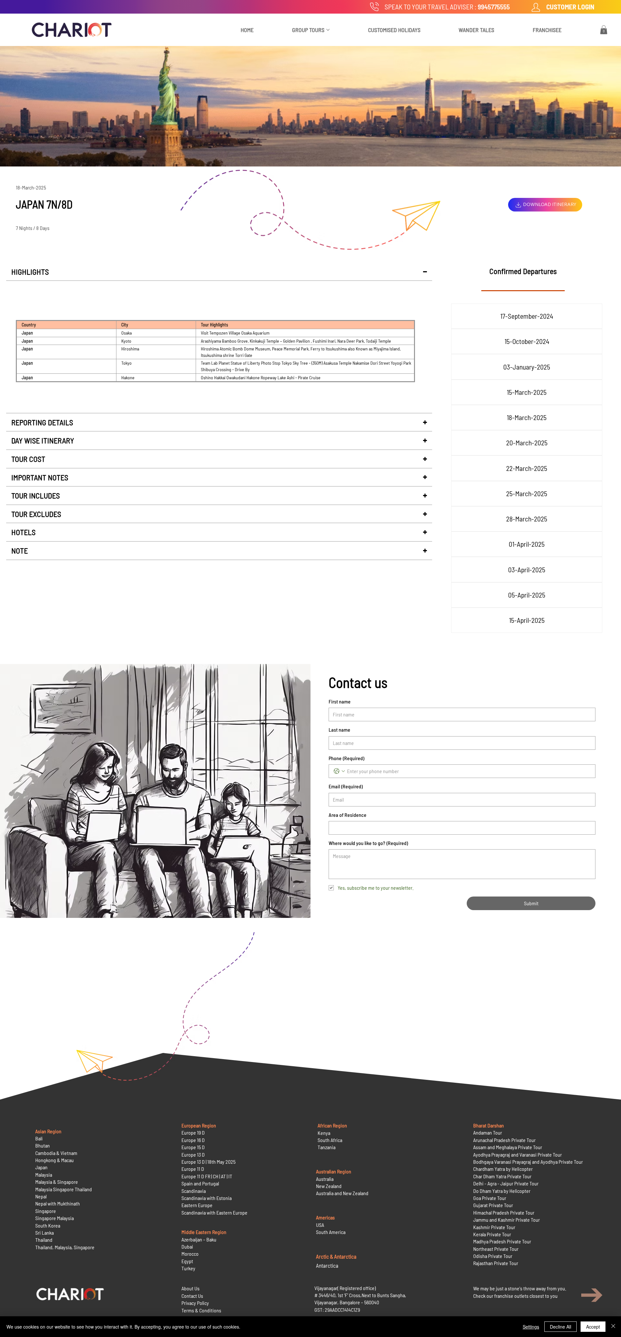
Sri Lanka (44, 1232)
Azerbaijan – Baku (198, 1239)
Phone (346, 758)
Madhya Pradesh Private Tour (502, 1241)
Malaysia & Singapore (56, 1182)
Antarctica (327, 1265)
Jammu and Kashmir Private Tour (506, 1220)
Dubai (187, 1246)
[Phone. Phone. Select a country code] (339, 771)
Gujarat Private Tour (493, 1205)
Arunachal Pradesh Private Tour (504, 1140)
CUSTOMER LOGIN (570, 7)
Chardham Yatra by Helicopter (503, 1169)
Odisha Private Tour (492, 1256)
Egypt (187, 1261)
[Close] (613, 1326)
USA (320, 1225)
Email (346, 786)
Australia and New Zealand (342, 1193)
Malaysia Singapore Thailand (63, 1189)
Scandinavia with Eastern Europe (214, 1212)
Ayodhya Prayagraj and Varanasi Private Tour (517, 1154)
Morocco (190, 1254)
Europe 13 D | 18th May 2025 (208, 1162)
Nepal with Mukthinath (57, 1203)
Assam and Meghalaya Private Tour (507, 1147)
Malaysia (43, 1174)
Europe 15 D (193, 1147)
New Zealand (329, 1186)
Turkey (188, 1268)
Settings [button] (531, 1326)
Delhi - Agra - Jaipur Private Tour (506, 1183)
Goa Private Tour (489, 1198)
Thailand (43, 1240)
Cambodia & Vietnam (56, 1153)
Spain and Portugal (200, 1183)
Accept (593, 1326)
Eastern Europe (196, 1205)
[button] (603, 29)
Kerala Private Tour (492, 1234)
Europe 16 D (193, 1140)
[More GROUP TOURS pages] (328, 29)
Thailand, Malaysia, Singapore (65, 1247)
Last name (339, 729)
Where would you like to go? (368, 843)
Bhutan (42, 1145)
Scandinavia (193, 1191)
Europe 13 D (193, 1154)
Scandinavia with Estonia (206, 1198)
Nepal (41, 1196)
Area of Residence (347, 815)
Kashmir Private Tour (494, 1227)
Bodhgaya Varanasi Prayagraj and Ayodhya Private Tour (528, 1162)
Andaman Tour (487, 1132)
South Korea (47, 1225)
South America (330, 1232)
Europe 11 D (192, 1169)
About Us (190, 1288)
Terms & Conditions (201, 1310)
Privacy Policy (195, 1303)
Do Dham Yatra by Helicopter (501, 1191)
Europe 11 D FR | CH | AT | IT (206, 1176)
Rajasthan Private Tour (495, 1263)
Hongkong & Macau (54, 1160)
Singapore (45, 1211)
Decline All (560, 1326)
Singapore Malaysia (54, 1218)
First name (340, 701)
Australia (324, 1179)
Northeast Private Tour (495, 1249)
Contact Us (192, 1296)
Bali (39, 1138)
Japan (41, 1167)
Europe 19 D (193, 1132)
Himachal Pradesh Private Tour (503, 1212)
